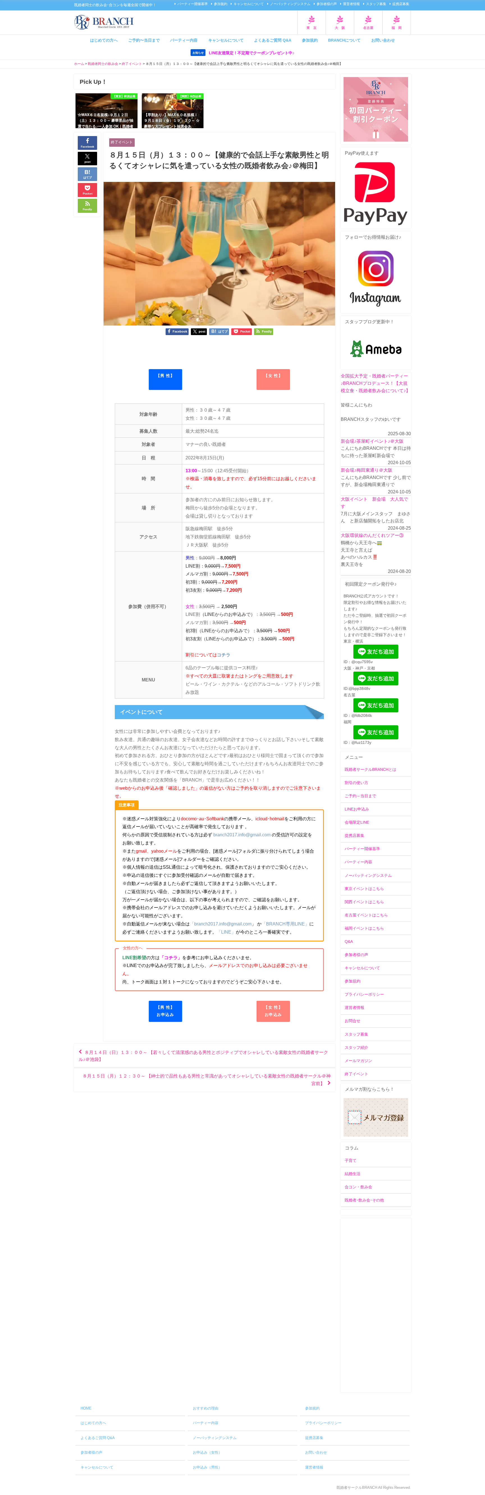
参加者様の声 (327, 4)
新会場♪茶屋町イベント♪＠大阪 (372, 441)
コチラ (223, 654)
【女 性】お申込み (273, 1011)
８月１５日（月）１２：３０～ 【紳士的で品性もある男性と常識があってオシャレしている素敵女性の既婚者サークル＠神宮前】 (207, 1080)
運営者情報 (351, 4)
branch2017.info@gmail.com (242, 834)
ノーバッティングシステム (290, 4)
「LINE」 (226, 932)
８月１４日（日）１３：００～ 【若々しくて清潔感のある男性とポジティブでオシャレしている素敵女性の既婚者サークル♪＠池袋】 (203, 1056)
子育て (350, 1160)
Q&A (349, 941)
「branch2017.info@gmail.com (220, 924)
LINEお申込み (357, 809)
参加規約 (220, 4)
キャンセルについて (249, 4)
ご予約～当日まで (360, 796)
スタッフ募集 (376, 4)
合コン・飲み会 (358, 1187)
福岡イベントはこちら (364, 928)
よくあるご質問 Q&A (272, 40)
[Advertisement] (376, 1305)
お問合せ (352, 1021)
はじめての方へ (104, 40)
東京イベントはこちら (364, 889)
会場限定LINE (357, 822)
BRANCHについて (344, 40)
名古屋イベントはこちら (366, 915)
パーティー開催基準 (192, 4)
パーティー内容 (184, 40)
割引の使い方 (356, 783)
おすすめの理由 (205, 1408)
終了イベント (122, 142)
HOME (86, 1408)
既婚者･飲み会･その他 (364, 1200)
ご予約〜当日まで (144, 40)
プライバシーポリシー (364, 994)
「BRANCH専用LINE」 (285, 924)
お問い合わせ (383, 40)
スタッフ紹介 (356, 1047)
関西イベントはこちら (364, 902)
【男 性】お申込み (165, 1011)
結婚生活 (352, 1174)
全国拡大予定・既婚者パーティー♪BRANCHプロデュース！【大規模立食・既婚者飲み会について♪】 (375, 383)
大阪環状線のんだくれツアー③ (372, 535)
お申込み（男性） (207, 1467)
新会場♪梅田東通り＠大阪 (366, 470)
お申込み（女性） (207, 1452)
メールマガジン (358, 1061)
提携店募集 (400, 4)
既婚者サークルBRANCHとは (370, 769)
